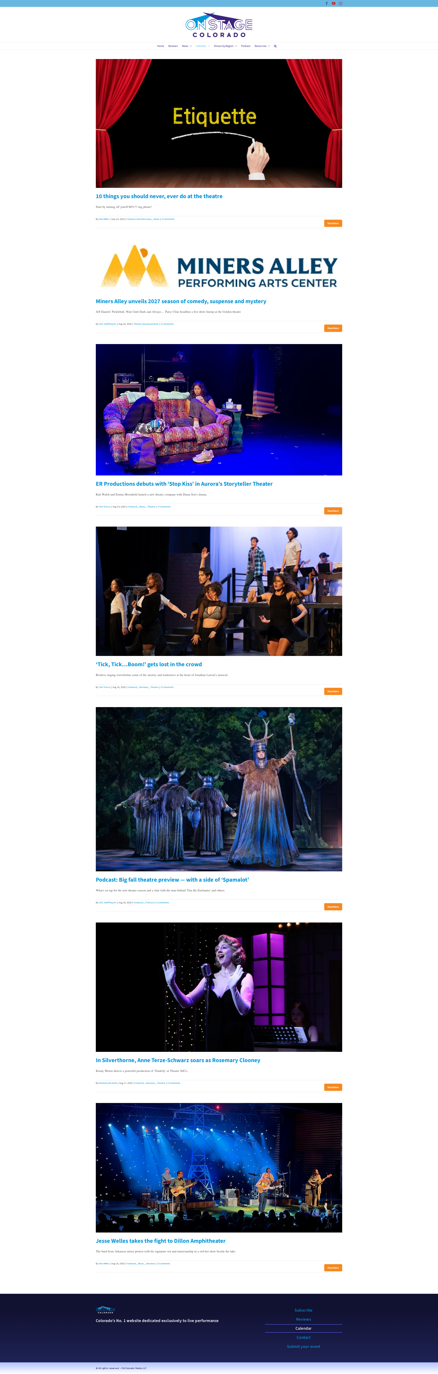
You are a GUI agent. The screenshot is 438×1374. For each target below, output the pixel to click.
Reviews (143, 687)
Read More (333, 223)
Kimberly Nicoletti (108, 1083)
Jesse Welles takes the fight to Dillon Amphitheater (161, 1241)
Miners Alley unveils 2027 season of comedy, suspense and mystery (181, 301)
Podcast (149, 902)
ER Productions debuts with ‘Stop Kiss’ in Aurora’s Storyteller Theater (184, 484)
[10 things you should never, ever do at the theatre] (219, 123)
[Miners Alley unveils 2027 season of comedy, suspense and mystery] (219, 266)
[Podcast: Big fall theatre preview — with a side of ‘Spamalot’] (219, 789)
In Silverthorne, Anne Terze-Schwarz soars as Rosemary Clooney (178, 1060)
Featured (132, 506)
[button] (275, 46)
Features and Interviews (139, 219)
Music (141, 1263)
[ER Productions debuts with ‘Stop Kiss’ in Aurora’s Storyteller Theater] (219, 410)
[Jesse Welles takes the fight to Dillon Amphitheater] (219, 1167)
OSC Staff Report (107, 323)
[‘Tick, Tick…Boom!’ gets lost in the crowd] (219, 591)
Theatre (151, 506)
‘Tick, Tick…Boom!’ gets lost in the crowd (149, 664)
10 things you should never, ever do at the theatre (159, 196)
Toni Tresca (104, 506)
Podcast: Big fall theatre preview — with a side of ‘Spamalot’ (172, 880)
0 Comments (168, 219)
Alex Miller (104, 219)
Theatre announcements (146, 323)
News (156, 219)
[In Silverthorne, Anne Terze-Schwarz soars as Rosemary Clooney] (219, 987)
